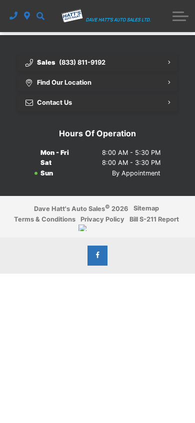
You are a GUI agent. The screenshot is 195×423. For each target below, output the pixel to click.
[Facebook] (98, 256)
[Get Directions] (27, 16)
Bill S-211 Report (154, 219)
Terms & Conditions (45, 219)
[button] (40, 16)
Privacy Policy (102, 219)
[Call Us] (13, 16)
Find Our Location (64, 82)
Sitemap (146, 208)
